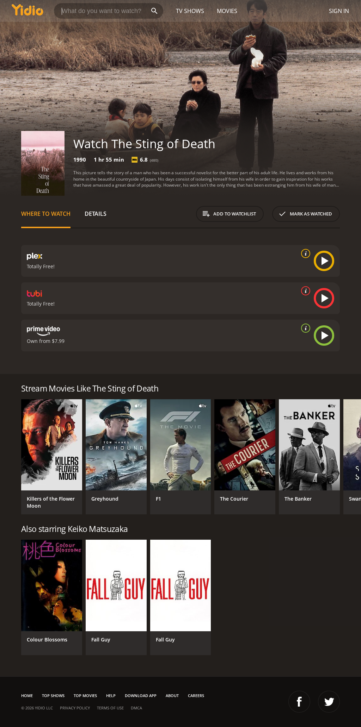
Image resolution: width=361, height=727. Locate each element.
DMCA (136, 707)
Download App (141, 695)
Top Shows (53, 695)
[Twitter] (329, 702)
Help (111, 695)
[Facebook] (299, 702)
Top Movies (85, 695)
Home (27, 695)
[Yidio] (27, 11)
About (172, 695)
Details (95, 214)
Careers (196, 695)
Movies (227, 11)
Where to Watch (46, 214)
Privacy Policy (75, 707)
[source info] (304, 253)
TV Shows (190, 11)
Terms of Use (110, 707)
